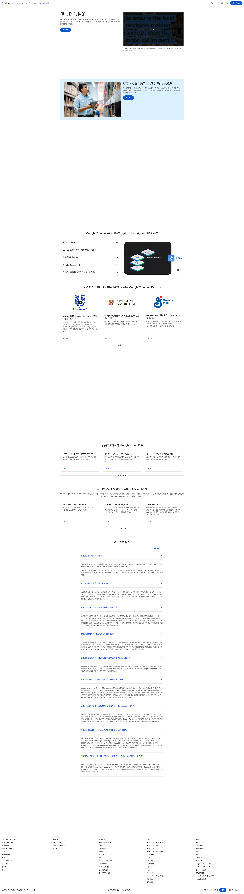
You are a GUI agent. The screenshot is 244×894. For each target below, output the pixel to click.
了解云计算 (150, 854)
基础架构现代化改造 (105, 842)
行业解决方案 (103, 864)
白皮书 (4, 867)
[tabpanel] (122, 407)
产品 (128, 68)
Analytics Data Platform (142, 222)
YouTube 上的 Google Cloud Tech (206, 867)
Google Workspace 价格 (58, 845)
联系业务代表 (200, 842)
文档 (217, 3)
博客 (3, 870)
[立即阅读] (128, 97)
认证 (148, 870)
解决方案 (24, 3)
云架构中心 (150, 864)
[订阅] (222, 890)
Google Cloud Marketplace (155, 851)
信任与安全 (5, 845)
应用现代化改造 (103, 848)
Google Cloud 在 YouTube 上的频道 (206, 864)
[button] (90, 242)
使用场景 (92, 68)
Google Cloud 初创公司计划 (155, 876)
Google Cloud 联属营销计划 (155, 842)
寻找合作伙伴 (200, 845)
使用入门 (152, 68)
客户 (113, 68)
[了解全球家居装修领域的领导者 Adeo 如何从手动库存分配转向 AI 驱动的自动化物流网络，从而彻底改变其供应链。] (153, 29)
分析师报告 (5, 864)
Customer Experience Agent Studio (120, 222)
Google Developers (153, 873)
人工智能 (101, 854)
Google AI (103, 68)
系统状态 (150, 879)
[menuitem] (70, 147)
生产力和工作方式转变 (105, 861)
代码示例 (150, 861)
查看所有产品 (55, 848)
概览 (18, 3)
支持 (222, 3)
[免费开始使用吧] (236, 3)
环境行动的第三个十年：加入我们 (120, 890)
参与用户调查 (200, 873)
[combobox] (235, 890)
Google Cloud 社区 (201, 879)
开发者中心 (199, 857)
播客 (197, 854)
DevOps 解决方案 (104, 867)
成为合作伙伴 (200, 848)
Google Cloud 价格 (56, 842)
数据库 (101, 845)
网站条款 (19, 890)
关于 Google (5, 890)
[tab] (113, 371)
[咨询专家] (65, 30)
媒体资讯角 (199, 861)
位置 (3, 857)
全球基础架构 (6, 854)
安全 (100, 857)
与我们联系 (45, 3)
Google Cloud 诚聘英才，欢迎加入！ (206, 876)
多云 (3, 851)
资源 (121, 68)
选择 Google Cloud (7, 842)
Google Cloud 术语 (29, 890)
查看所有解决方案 (104, 873)
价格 (34, 3)
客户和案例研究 (7, 861)
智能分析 (101, 851)
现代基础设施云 (7, 848)
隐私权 (13, 890)
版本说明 (150, 882)
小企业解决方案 (103, 870)
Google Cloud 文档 (152, 845)
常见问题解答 (139, 68)
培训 (148, 867)
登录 (227, 3)
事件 (197, 851)
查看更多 (121, 345)
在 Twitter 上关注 (201, 870)
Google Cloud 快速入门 (154, 848)
